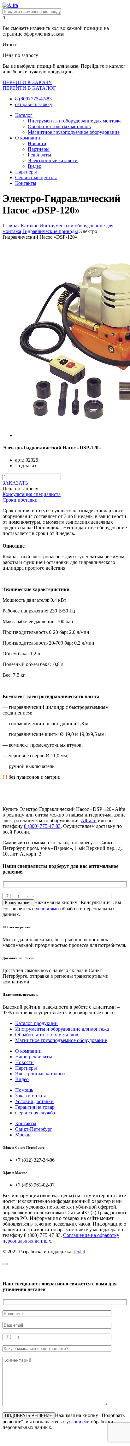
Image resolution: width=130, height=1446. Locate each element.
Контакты (25, 183)
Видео (34, 166)
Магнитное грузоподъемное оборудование (74, 132)
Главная (11, 225)
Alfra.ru (89, 820)
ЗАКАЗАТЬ (15, 483)
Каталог (23, 115)
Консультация (18, 902)
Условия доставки (34, 1101)
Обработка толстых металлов (59, 126)
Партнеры (39, 149)
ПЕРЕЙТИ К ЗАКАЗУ (27, 82)
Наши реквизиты (33, 1056)
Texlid (79, 1251)
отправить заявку (33, 104)
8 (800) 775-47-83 (33, 98)
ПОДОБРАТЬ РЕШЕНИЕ (28, 1415)
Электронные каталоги (53, 160)
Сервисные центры (36, 177)
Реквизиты (39, 154)
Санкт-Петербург (33, 1129)
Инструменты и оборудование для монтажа (74, 120)
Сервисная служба (35, 1112)
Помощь (24, 1090)
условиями (47, 908)
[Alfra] (10, 5)
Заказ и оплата (30, 1095)
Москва (23, 1134)
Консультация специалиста (32, 494)
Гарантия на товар (35, 1107)
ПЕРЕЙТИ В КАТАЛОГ (29, 88)
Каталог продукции (36, 1023)
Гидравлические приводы (50, 231)
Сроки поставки (20, 500)
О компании (28, 137)
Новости (37, 143)
